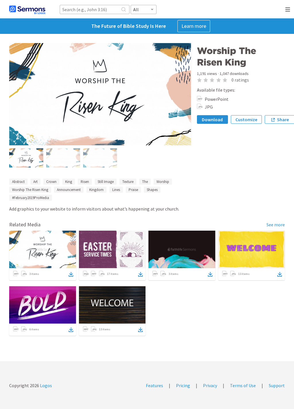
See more (275, 224)
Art (35, 181)
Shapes (152, 189)
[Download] (71, 274)
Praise (133, 189)
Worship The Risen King (30, 189)
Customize (246, 119)
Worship (162, 181)
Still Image (106, 181)
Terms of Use (243, 385)
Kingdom (96, 189)
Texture (128, 181)
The (145, 181)
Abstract (18, 181)
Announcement (69, 189)
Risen (85, 181)
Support (277, 385)
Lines (116, 189)
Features (154, 385)
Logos (45, 385)
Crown (51, 181)
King (68, 181)
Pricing (183, 385)
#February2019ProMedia (30, 197)
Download (212, 119)
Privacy (210, 385)
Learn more (193, 26)
